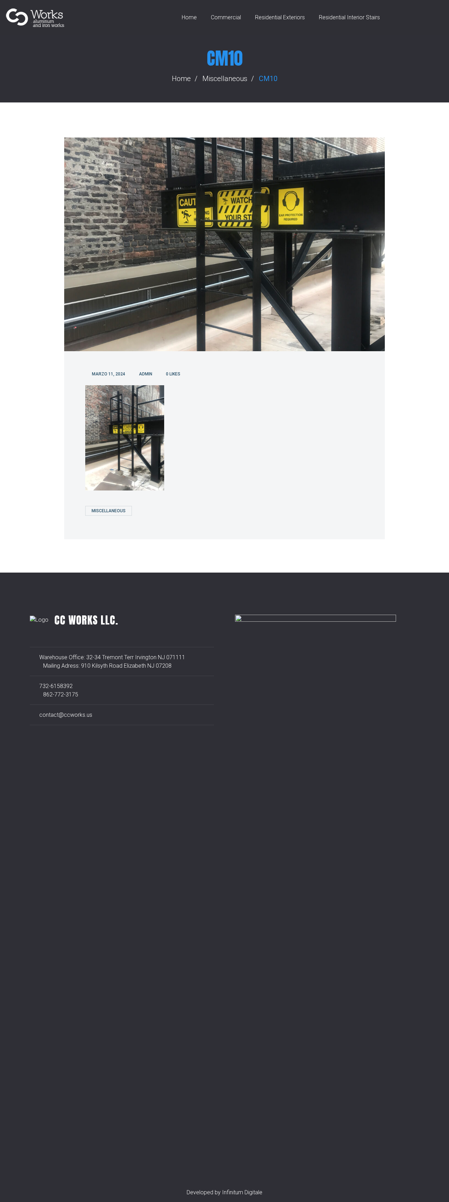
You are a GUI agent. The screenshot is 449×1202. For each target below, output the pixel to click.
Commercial (226, 17)
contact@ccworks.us (65, 715)
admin (145, 374)
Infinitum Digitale (242, 1192)
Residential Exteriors (280, 17)
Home (189, 17)
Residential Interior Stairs (349, 17)
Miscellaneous (224, 78)
